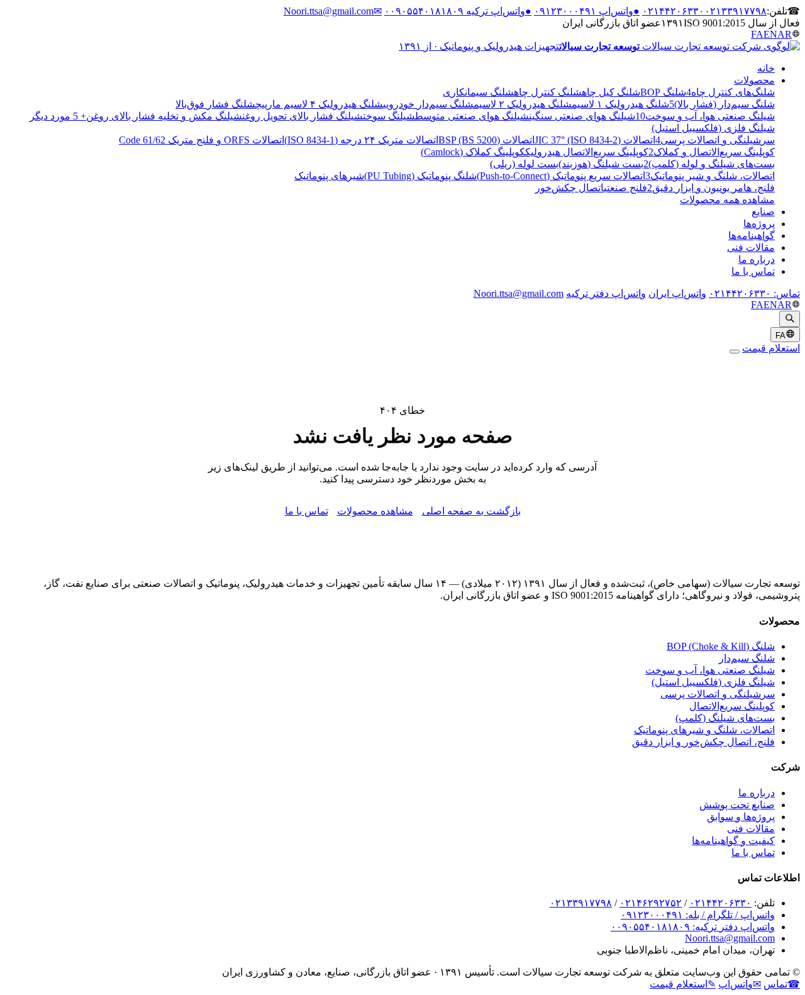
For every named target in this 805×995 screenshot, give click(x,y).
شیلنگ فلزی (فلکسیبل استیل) (713, 682)
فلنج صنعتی (625, 187)
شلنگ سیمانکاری (478, 92)
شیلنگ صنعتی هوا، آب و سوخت (710, 670)
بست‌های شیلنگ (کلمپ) (725, 718)
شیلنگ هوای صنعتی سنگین (582, 116)
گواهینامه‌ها (751, 235)
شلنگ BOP (663, 92)
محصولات (754, 80)
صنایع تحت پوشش (737, 804)
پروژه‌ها (759, 223)
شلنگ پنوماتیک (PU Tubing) (420, 175)
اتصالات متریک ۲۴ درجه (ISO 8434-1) (361, 140)
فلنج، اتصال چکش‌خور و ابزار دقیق (703, 742)
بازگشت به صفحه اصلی (471, 511)
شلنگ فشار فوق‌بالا (215, 104)
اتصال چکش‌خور (569, 187)
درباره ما (756, 259)
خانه (766, 68)
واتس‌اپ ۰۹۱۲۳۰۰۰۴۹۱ (587, 11)
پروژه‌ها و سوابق (741, 816)
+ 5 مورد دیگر (58, 116)
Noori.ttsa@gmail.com (333, 11)
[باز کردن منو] (735, 351)
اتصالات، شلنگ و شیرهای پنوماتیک (704, 730)
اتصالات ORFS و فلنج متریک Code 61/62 (201, 140)
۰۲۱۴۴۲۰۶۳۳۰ (673, 11)
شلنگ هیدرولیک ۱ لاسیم (620, 104)
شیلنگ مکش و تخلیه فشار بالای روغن (164, 116)
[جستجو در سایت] (789, 319)
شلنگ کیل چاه (611, 92)
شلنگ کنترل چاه (548, 92)
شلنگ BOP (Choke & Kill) (721, 646)
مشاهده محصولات (375, 511)
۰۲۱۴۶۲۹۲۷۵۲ (650, 903)
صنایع (763, 211)
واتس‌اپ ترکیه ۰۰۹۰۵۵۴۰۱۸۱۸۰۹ (457, 11)
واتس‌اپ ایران (677, 293)
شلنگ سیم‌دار (747, 658)
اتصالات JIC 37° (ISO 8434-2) (595, 140)
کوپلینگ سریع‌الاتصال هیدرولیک (586, 152)
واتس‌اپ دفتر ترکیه (606, 293)
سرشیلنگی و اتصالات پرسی (717, 694)
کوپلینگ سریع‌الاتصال (732, 706)
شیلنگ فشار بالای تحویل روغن (302, 116)
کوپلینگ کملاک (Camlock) (473, 152)
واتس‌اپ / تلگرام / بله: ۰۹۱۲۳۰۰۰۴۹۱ (698, 914)
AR (784, 34)
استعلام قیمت (771, 348)
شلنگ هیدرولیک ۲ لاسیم (523, 104)
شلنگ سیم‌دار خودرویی (428, 104)
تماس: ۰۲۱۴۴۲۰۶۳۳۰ (754, 293)
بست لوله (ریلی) (524, 163)
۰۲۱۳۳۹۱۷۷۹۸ (735, 11)
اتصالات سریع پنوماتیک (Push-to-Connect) (561, 175)
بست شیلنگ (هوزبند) (600, 163)
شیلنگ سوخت (389, 116)
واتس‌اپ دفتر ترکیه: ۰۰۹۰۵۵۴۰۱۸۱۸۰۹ (693, 926)
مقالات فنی (751, 247)
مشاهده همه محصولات (727, 199)
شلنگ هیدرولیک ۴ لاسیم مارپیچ (319, 104)
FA (757, 34)
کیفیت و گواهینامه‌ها (733, 840)
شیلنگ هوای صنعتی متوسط (472, 116)
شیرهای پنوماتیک (329, 175)
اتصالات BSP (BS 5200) (486, 140)
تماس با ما (753, 271)
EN (770, 34)
